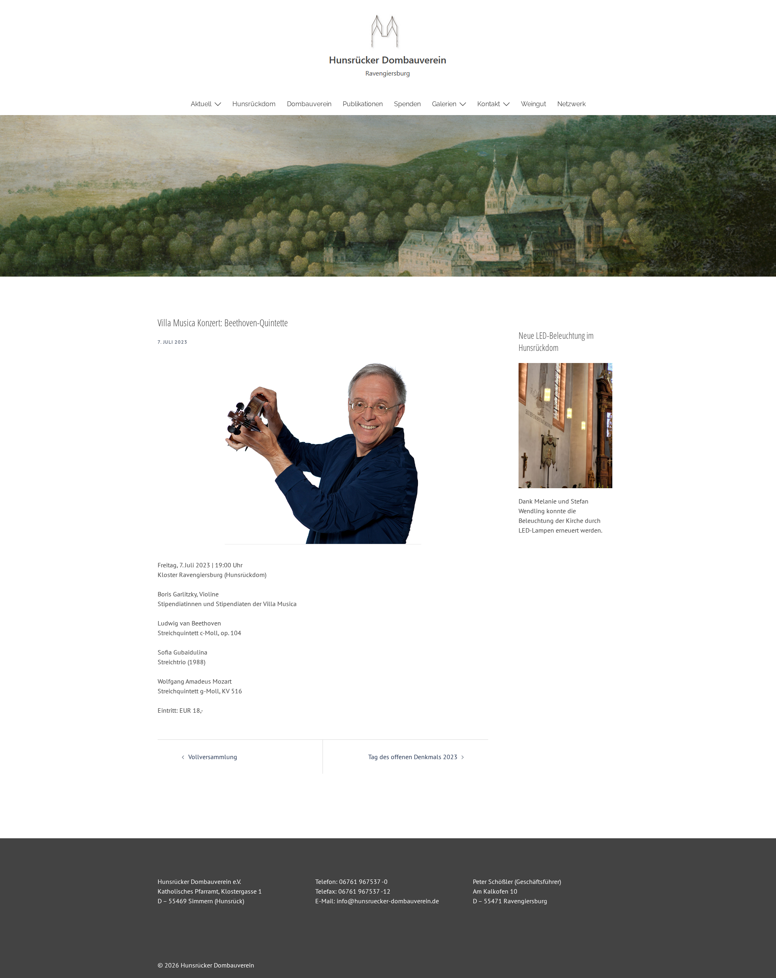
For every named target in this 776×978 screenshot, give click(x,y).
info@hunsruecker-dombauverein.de (388, 901)
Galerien (444, 104)
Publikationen (363, 104)
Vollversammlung (212, 757)
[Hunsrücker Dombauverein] (388, 46)
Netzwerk (571, 104)
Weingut (533, 104)
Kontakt (488, 104)
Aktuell (201, 104)
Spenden (407, 104)
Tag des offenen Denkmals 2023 (413, 757)
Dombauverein (309, 104)
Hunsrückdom (254, 104)
